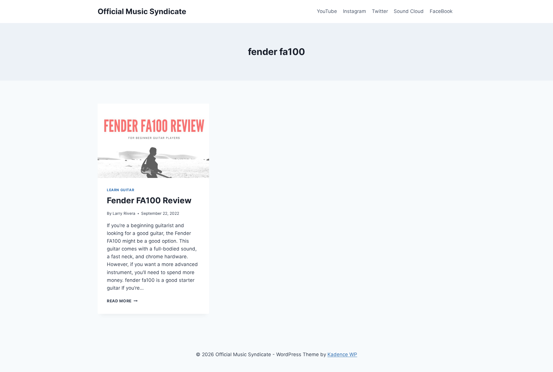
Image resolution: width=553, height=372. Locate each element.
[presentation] (153, 141)
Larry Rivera (124, 213)
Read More (122, 301)
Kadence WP (342, 354)
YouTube (327, 11)
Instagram (354, 11)
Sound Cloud (409, 11)
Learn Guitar (120, 190)
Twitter (380, 11)
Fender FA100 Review (149, 200)
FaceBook (441, 11)
